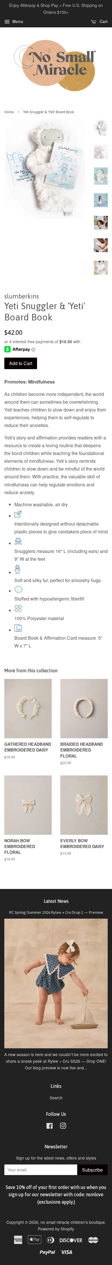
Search (56, 1097)
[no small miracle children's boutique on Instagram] (63, 1127)
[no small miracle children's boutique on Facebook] (49, 1127)
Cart (103, 21)
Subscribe (92, 1169)
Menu (17, 21)
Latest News (56, 901)
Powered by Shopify (56, 1229)
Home (9, 111)
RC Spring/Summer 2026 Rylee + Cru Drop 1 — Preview (56, 912)
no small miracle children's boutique (72, 1222)
